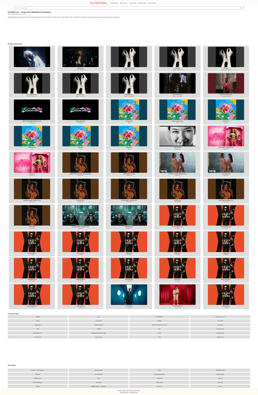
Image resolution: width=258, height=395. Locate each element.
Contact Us (137, 390)
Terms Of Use (129, 390)
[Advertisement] (129, 30)
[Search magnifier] (243, 8)
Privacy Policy (121, 390)
